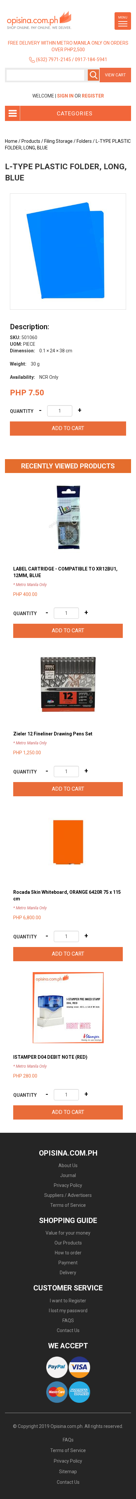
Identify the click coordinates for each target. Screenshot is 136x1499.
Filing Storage (58, 141)
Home (11, 141)
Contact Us (68, 1330)
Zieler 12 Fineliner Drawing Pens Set (52, 733)
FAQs (68, 1439)
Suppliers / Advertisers (68, 1195)
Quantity (21, 411)
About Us (68, 1165)
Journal (68, 1175)
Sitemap (68, 1471)
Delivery (68, 1272)
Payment (68, 1262)
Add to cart (68, 428)
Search (93, 75)
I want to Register (68, 1300)
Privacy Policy (68, 1185)
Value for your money (68, 1233)
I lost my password (68, 1310)
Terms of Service (68, 1205)
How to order (68, 1252)
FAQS (68, 1320)
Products (30, 141)
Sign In (65, 96)
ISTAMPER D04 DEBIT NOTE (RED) (50, 1057)
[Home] (51, 20)
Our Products (68, 1242)
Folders (84, 141)
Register (93, 96)
